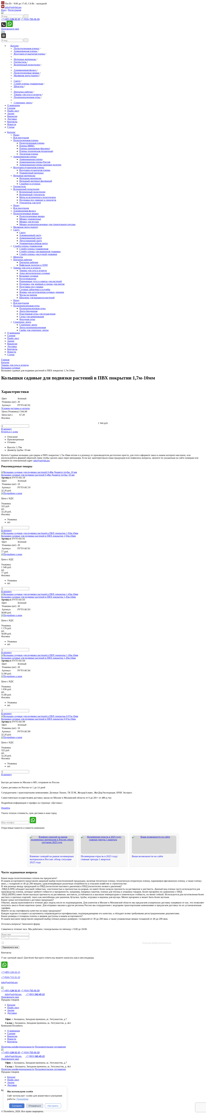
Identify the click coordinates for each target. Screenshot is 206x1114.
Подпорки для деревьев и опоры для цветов (42, 284)
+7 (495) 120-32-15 (10, 972)
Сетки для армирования (31, 316)
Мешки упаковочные (30, 219)
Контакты (12, 349)
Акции (10, 341)
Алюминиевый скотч (30, 235)
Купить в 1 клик (9, 431)
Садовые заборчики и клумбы (34, 289)
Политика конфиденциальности (156, 943)
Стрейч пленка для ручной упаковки (38, 254)
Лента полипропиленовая (32, 327)
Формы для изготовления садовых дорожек (41, 292)
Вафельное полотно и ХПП (33, 265)
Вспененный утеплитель (32, 194)
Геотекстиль (19, 186)
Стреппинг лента (22, 322)
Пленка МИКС (27, 145)
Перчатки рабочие (22, 259)
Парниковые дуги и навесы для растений (40, 281)
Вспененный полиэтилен (26, 189)
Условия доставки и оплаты (15, 408)
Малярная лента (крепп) (25, 227)
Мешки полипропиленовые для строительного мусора (47, 224)
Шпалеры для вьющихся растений (37, 297)
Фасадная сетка (27, 319)
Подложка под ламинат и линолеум (37, 200)
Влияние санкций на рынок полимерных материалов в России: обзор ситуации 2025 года (52, 859)
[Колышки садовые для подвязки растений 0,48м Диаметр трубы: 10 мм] (39, 472)
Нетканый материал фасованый (35, 181)
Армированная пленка (24, 156)
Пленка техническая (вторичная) (36, 151)
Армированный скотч (30, 238)
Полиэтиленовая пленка (25, 140)
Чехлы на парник (28, 295)
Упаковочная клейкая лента (33, 243)
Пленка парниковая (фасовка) (34, 148)
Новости (11, 352)
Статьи (10, 354)
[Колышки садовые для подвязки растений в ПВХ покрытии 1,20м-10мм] (39, 655)
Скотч (16, 230)
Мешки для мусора (29, 221)
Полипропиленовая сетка (26, 305)
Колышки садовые (28, 276)
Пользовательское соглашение (50, 1046)
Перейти (5, 808)
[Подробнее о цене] (11, 493)
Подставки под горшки (31, 286)
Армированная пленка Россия (34, 162)
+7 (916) (30, 19)
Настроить (53, 1106)
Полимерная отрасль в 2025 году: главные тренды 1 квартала (99, 858)
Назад (16, 135)
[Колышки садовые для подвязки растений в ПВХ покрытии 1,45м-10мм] (39, 594)
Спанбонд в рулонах (29, 183)
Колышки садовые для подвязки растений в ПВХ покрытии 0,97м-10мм (38, 719)
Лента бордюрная (28, 311)
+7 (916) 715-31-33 (10, 977)
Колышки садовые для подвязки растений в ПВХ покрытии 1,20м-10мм (38, 658)
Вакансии (12, 343)
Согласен (17, 1106)
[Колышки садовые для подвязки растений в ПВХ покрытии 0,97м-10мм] (39, 716)
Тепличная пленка (28, 154)
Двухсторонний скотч (30, 240)
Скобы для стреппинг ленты (34, 330)
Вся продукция (21, 137)
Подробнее (22, 1099)
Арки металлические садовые (34, 273)
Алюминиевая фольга (24, 211)
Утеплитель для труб (30, 202)
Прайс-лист (13, 338)
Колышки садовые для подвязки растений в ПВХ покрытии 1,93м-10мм (38, 536)
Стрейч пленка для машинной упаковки (40, 251)
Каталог (11, 132)
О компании (13, 333)
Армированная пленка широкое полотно (40, 164)
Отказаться (35, 1106)
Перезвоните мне (10, 29)
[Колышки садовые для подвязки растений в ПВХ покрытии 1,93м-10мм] (39, 533)
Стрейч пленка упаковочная (27, 246)
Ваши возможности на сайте (147, 856)
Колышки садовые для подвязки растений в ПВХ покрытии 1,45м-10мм (38, 597)
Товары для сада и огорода (27, 267)
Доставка (12, 346)
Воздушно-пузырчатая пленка (28, 167)
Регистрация (14, 10)
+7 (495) (10, 19)
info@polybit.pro (12, 7)
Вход (3, 10)
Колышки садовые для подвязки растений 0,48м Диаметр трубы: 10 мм (37, 475)
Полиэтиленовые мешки (26, 213)
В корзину (6, 429)
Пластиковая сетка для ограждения (37, 314)
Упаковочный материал (31, 173)
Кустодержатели (27, 278)
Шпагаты (18, 257)
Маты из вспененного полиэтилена (37, 197)
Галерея (11, 335)
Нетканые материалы (24, 175)
